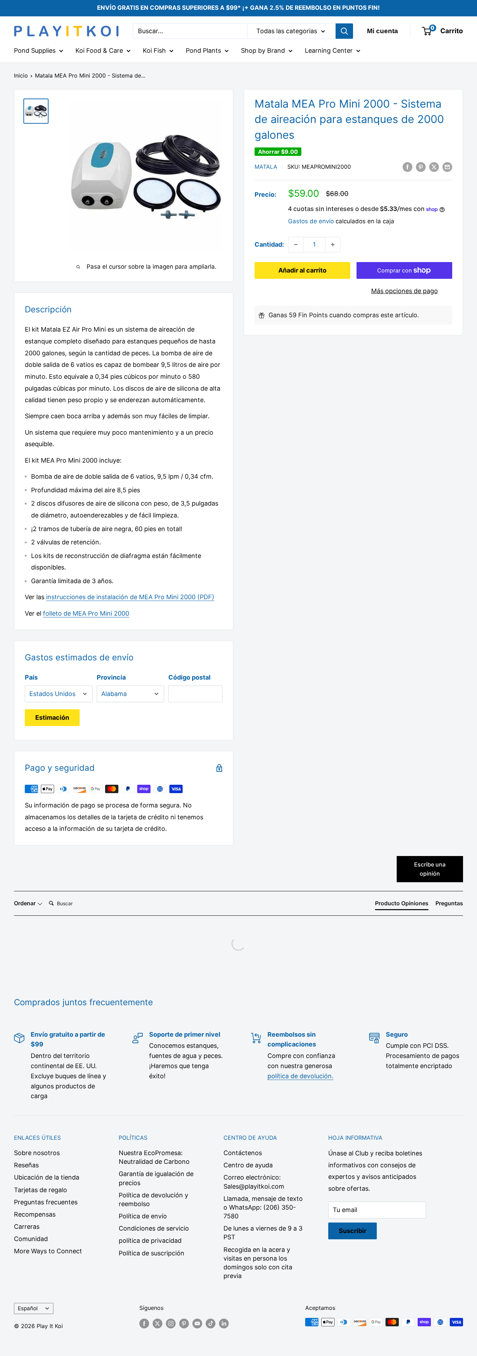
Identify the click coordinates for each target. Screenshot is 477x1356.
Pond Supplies (35, 50)
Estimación (52, 717)
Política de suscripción (151, 1253)
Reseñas (26, 1165)
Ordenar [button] (25, 903)
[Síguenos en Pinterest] (184, 1323)
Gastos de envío (311, 221)
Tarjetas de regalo (40, 1190)
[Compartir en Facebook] (407, 167)
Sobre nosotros (37, 1152)
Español (28, 1308)
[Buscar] (344, 31)
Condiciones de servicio (154, 1228)
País (31, 677)
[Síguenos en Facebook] (144, 1323)
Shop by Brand (263, 50)
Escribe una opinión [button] (430, 869)
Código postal (189, 677)
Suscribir (352, 1230)
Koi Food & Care (99, 50)
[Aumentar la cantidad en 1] (332, 244)
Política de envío (143, 1216)
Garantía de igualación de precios (156, 1178)
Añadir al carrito (302, 270)
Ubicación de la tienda (46, 1177)
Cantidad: (269, 244)
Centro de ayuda (248, 1165)
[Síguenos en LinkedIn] (224, 1323)
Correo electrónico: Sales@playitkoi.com (253, 1182)
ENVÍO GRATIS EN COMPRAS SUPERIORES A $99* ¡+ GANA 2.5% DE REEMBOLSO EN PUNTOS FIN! (238, 7)
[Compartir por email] (447, 167)
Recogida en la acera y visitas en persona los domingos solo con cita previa (257, 1263)
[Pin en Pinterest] (421, 167)
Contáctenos (242, 1152)
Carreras (26, 1226)
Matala (266, 166)
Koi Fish (154, 50)
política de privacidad (150, 1240)
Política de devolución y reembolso (153, 1199)
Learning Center (329, 50)
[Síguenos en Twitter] (157, 1323)
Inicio (21, 75)
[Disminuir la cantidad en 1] (295, 244)
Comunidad (31, 1238)
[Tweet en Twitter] (434, 167)
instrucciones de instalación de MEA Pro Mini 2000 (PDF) (130, 597)
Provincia (111, 677)
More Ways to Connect (48, 1251)
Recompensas (35, 1214)
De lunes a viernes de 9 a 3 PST (262, 1233)
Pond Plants (203, 50)
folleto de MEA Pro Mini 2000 (86, 613)
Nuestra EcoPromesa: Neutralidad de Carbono (154, 1157)
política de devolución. (300, 1076)
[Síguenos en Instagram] (171, 1323)
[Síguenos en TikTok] (210, 1323)
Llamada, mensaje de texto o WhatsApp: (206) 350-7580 (263, 1207)
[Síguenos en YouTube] (197, 1323)
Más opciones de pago (404, 291)
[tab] (401, 904)
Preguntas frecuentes (46, 1202)
